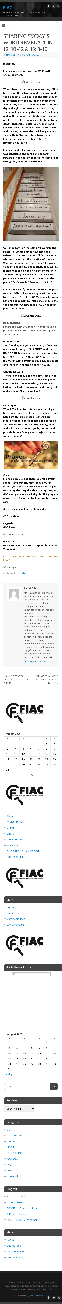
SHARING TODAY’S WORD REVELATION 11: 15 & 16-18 (16, 679)
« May (29, 774)
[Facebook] (48, 6)
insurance (12, 1158)
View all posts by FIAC (37, 661)
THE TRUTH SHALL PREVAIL (23, 851)
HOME (11, 1147)
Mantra (33, 1295)
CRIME (11, 827)
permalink (21, 573)
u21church (13, 1176)
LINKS (10, 833)
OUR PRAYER (17, 821)
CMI (9, 1129)
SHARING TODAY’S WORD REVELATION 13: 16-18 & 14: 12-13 (46, 679)
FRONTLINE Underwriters (22, 1208)
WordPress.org (15, 924)
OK (53, 1086)
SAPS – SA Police (16, 1196)
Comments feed (16, 918)
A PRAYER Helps (16, 1214)
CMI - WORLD (33, 54)
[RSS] (58, 6)
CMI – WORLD (15, 1135)
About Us (12, 816)
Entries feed (14, 913)
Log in (10, 907)
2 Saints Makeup (16, 1202)
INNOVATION (15, 1153)
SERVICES (12, 845)
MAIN (10, 1164)
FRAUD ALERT (15, 857)
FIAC (7, 7)
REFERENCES (14, 839)
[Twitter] (53, 6)
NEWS (10, 1170)
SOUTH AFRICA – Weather (22, 1219)
